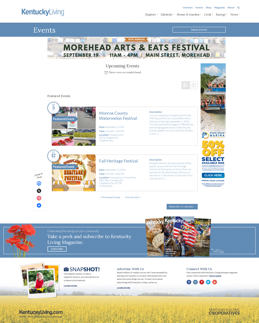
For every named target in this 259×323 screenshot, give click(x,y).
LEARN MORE (123, 288)
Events (199, 7)
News (234, 14)
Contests (188, 7)
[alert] (122, 72)
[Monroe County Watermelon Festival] (74, 126)
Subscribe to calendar (181, 206)
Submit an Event (199, 29)
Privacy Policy (34, 316)
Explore (150, 14)
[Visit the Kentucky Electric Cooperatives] (224, 312)
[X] (39, 191)
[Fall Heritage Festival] (74, 172)
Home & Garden (188, 14)
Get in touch (215, 276)
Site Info (47, 316)
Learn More (70, 286)
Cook (207, 14)
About (231, 7)
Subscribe (57, 249)
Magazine (219, 7)
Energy (221, 14)
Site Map (57, 316)
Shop (208, 7)
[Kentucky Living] (43, 11)
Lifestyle (166, 14)
